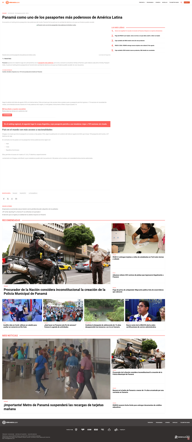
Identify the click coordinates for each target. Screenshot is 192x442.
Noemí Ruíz (7, 58)
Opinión (158, 2)
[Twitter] (8, 199)
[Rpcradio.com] (102, 430)
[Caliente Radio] (109, 430)
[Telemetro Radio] (115, 430)
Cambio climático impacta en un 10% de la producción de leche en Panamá (22, 72)
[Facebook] (3, 199)
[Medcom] (122, 430)
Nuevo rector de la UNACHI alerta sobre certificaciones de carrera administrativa (141, 326)
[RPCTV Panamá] (76, 430)
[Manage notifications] (188, 438)
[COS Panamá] (89, 430)
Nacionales (11, 13)
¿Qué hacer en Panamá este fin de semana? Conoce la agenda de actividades (60, 326)
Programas (150, 2)
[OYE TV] (83, 430)
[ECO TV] (96, 430)
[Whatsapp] (12, 199)
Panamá (15, 193)
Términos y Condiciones (8, 434)
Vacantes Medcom (32, 434)
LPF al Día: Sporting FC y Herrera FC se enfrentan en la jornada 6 (21, 212)
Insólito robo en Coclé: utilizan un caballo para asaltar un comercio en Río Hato (20, 326)
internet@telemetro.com (10, 438)
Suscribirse (7, 115)
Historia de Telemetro (21, 434)
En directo (186, 2)
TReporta (141, 2)
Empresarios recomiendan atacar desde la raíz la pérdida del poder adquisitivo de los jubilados (30, 209)
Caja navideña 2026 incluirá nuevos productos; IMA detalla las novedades (135, 50)
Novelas (164, 2)
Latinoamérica (33, 193)
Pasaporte (23, 193)
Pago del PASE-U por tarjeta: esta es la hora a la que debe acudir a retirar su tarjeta (137, 35)
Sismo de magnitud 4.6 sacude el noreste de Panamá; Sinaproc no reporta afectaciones (138, 31)
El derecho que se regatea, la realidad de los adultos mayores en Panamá (24, 214)
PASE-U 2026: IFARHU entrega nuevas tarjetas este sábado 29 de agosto (134, 45)
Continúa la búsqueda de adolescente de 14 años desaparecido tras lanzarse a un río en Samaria (103, 326)
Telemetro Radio (174, 2)
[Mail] (16, 199)
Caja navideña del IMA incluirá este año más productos (130, 40)
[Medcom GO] (69, 430)
